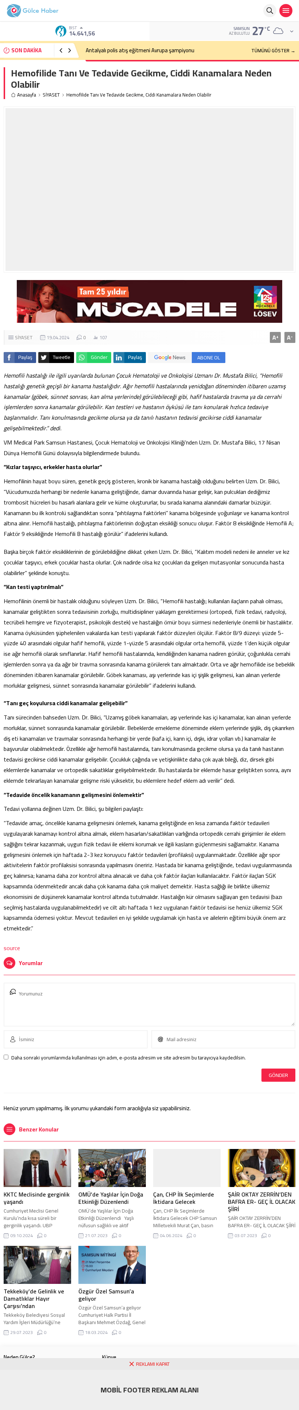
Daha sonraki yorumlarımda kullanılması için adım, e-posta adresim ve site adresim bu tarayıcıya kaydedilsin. (128, 1057)
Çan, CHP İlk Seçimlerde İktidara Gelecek (183, 1198)
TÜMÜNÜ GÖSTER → (273, 50)
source (12, 947)
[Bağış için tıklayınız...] (149, 319)
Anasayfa (26, 95)
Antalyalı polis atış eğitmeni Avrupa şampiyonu (140, 50)
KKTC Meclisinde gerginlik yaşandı (37, 1198)
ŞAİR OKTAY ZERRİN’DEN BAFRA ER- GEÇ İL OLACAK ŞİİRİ (261, 1201)
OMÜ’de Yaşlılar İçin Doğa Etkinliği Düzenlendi (110, 1198)
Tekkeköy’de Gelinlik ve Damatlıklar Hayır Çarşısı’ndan (34, 1298)
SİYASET (51, 95)
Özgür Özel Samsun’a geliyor (106, 1295)
